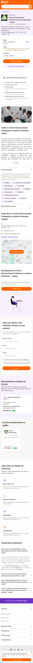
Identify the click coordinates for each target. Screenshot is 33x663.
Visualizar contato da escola (9, 237)
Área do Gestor (5, 621)
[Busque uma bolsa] (30, 6)
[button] (14, 600)
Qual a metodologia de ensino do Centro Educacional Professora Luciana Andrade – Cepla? (14, 582)
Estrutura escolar (6, 170)
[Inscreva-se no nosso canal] (18, 649)
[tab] (11, 121)
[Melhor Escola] (5, 2)
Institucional (5, 631)
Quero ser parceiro (6, 614)
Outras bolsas (5, 635)
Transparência (6, 640)
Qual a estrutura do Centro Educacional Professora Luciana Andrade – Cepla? (13, 575)
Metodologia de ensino (8, 206)
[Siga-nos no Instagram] (14, 649)
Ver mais (15, 163)
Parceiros (4, 609)
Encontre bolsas (6, 626)
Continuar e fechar (16, 659)
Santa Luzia (5, 11)
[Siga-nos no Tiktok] (22, 649)
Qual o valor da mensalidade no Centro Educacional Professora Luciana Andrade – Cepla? (14, 551)
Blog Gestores (4, 617)
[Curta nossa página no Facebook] (11, 649)
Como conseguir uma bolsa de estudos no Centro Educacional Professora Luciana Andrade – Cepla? (14, 590)
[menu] (30, 2)
